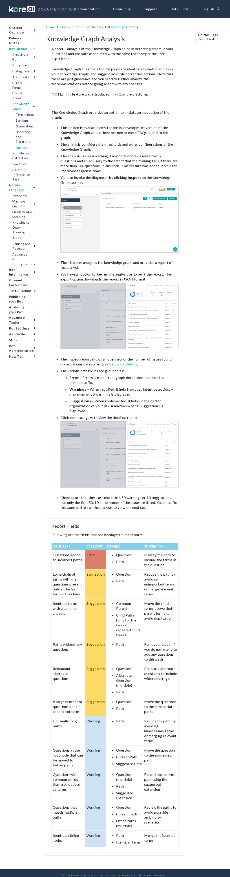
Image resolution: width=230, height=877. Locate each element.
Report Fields (207, 39)
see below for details (120, 364)
